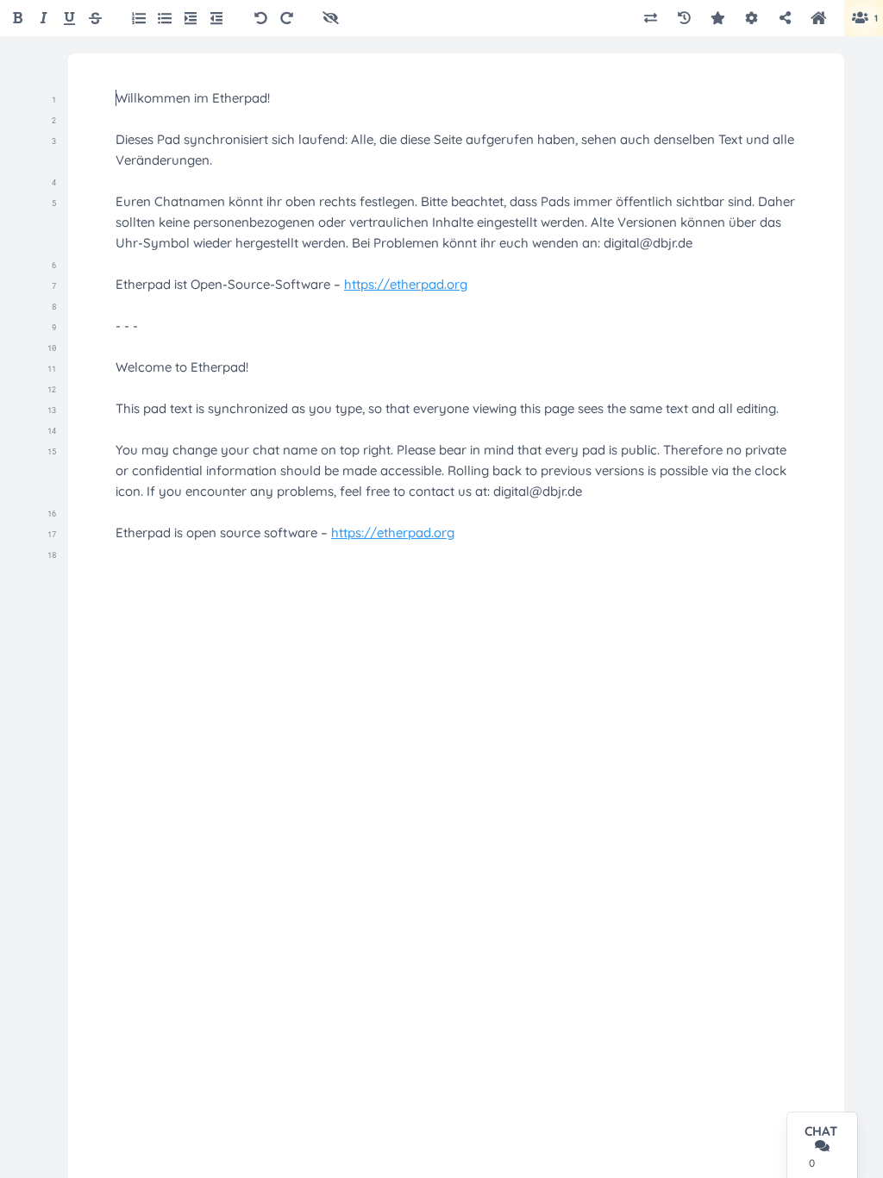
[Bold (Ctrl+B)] (17, 18)
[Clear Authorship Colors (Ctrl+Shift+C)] (331, 18)
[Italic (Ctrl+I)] (43, 18)
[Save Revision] (718, 18)
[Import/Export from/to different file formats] (650, 18)
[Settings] (751, 18)
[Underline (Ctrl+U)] (69, 18)
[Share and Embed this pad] (785, 18)
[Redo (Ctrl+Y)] (286, 18)
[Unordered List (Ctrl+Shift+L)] (165, 18)
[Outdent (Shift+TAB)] (216, 18)
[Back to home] (819, 18)
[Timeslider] (684, 18)
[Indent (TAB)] (191, 18)
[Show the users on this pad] (858, 18)
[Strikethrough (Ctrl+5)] (95, 18)
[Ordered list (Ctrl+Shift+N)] (139, 18)
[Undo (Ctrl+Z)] (260, 18)
